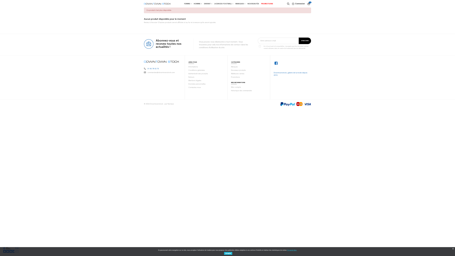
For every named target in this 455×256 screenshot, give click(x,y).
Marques (234, 67)
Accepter (228, 253)
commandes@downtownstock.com (161, 72)
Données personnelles (197, 84)
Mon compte (236, 87)
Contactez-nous (194, 87)
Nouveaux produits (238, 70)
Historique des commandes (241, 91)
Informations (193, 67)
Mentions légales (194, 81)
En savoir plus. (292, 250)
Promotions (235, 77)
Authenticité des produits (198, 74)
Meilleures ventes (237, 74)
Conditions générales (196, 70)
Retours (191, 77)
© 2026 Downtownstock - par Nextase (159, 104)
